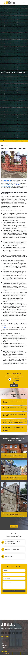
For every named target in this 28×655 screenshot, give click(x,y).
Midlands (11, 141)
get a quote (14, 526)
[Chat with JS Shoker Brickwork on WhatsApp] (24, 653)
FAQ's (3, 641)
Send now (14, 590)
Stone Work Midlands (14, 514)
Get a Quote (6, 653)
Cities (3, 647)
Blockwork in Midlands (6, 186)
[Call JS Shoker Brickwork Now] (16, 653)
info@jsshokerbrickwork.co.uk (12, 549)
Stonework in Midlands (17, 184)
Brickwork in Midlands (6, 184)
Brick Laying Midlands (20, 141)
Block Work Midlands (14, 477)
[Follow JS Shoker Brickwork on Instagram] (6, 633)
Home (5, 141)
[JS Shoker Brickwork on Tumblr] (13, 633)
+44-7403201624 (15, 380)
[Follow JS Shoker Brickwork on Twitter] (9, 633)
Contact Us (14, 385)
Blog (3, 643)
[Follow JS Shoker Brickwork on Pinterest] (17, 633)
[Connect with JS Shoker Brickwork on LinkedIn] (21, 633)
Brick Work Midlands (13, 455)
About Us (4, 639)
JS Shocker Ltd (7, 180)
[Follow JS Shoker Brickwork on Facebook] (2, 633)
